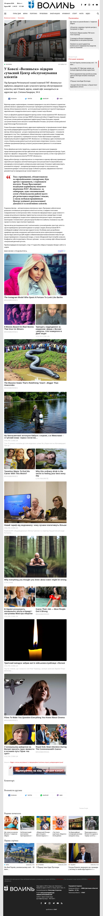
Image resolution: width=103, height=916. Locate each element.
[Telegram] (93, 5)
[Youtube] (96, 5)
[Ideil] (51, 909)
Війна (25, 13)
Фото (81, 13)
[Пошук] (98, 14)
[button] (19, 3)
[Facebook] (81, 5)
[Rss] (61, 903)
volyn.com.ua (59, 879)
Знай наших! (55, 13)
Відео (88, 13)
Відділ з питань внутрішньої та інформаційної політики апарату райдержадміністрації (36, 762)
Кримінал (66, 13)
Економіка (21, 18)
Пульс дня (17, 13)
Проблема (44, 13)
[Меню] (5, 13)
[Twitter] (85, 5)
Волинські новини (9, 18)
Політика (33, 13)
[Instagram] (89, 5)
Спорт (74, 13)
